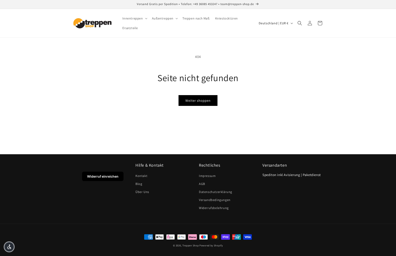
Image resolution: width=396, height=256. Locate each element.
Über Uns (142, 192)
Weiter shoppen (198, 100)
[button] (134, 18)
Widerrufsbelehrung (214, 208)
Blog (138, 184)
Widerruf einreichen (102, 176)
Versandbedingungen (215, 200)
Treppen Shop (190, 245)
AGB (202, 184)
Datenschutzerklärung (215, 192)
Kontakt (141, 176)
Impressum (207, 176)
